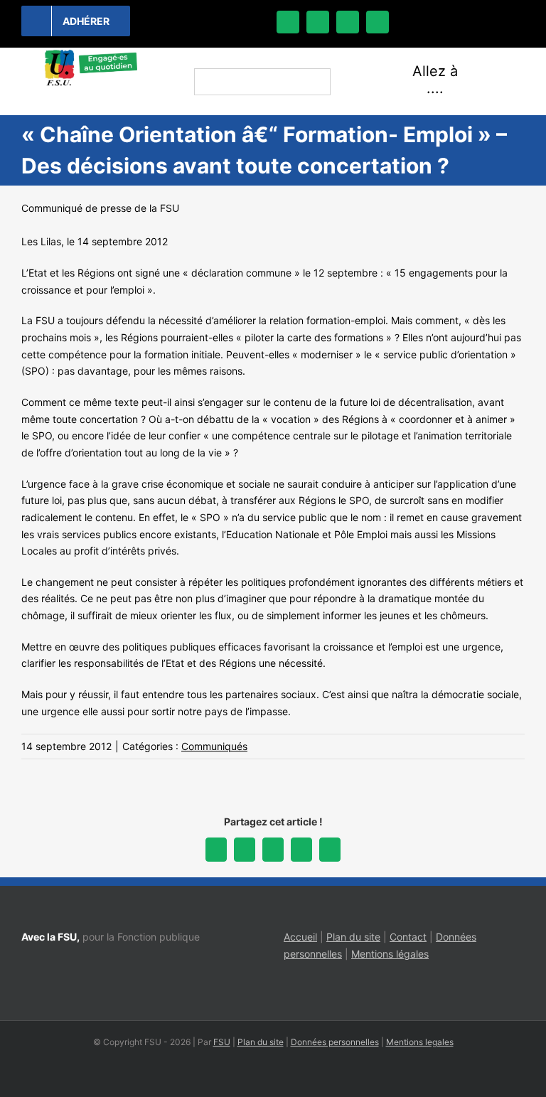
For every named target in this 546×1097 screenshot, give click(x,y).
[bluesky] (317, 22)
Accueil (300, 937)
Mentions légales (390, 954)
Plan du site (353, 937)
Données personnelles (335, 1042)
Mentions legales (420, 1042)
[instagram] (347, 22)
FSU (221, 1042)
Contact (408, 937)
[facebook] (288, 22)
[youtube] (377, 22)
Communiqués (214, 746)
